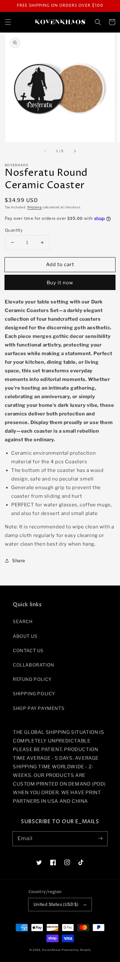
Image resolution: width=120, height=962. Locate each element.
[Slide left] (45, 151)
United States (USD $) (56, 904)
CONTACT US (28, 650)
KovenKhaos (51, 949)
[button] (8, 22)
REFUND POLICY (32, 679)
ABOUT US (25, 636)
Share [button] (18, 560)
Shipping (34, 207)
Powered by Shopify (76, 949)
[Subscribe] (100, 838)
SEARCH (23, 621)
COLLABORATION (33, 664)
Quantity (14, 230)
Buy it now (60, 283)
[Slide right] (75, 151)
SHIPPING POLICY (34, 693)
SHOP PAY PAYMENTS (38, 708)
